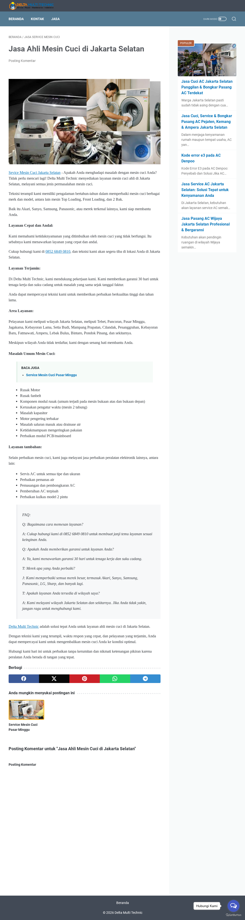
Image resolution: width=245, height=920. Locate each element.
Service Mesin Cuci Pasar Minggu (51, 375)
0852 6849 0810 (57, 251)
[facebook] (24, 678)
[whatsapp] (115, 678)
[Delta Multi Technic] (34, 6)
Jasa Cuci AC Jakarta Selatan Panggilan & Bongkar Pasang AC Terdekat (207, 87)
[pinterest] (84, 678)
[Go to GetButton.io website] (233, 915)
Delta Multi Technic (24, 626)
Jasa (55, 19)
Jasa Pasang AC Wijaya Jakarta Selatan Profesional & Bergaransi (205, 224)
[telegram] (145, 678)
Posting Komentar (22, 61)
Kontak (37, 19)
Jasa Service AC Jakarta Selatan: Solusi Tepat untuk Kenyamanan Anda (205, 190)
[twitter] (54, 678)
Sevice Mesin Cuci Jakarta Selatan (35, 173)
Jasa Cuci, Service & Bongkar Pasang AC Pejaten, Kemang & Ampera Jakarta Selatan (206, 122)
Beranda (16, 19)
